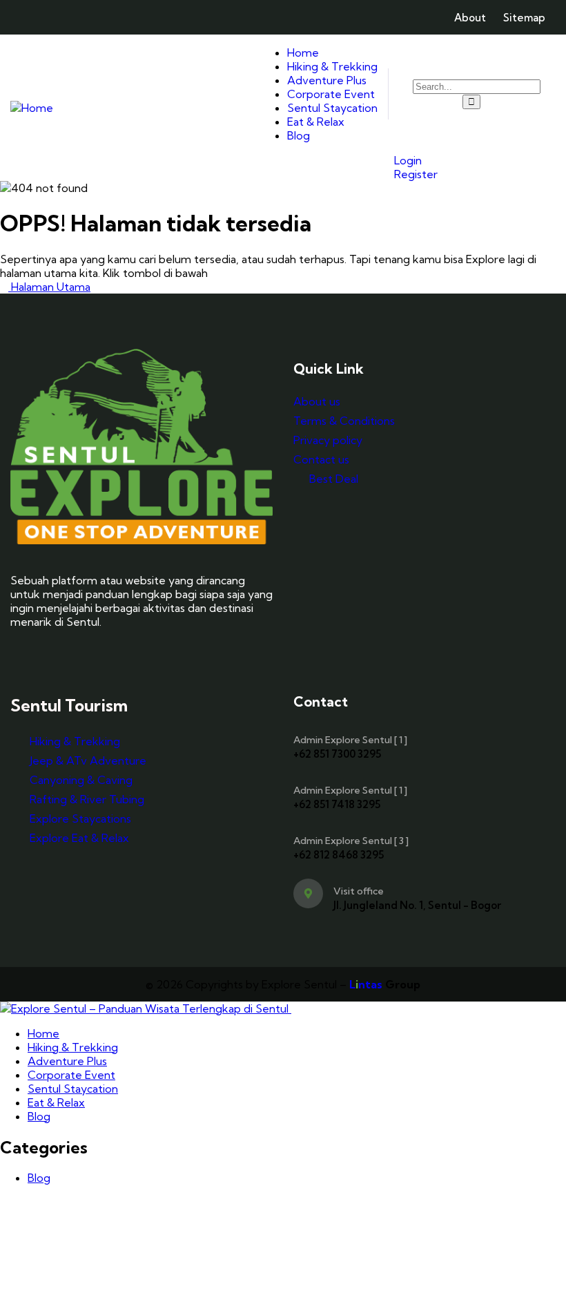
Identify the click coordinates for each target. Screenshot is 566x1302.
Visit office (358, 891)
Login (406, 160)
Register (414, 174)
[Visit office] (308, 893)
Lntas (365, 984)
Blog (39, 1178)
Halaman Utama (49, 287)
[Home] (31, 108)
